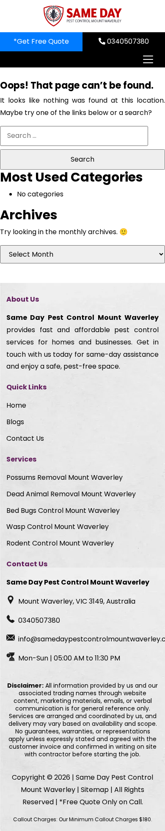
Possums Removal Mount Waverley (64, 477)
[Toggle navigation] (148, 59)
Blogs (15, 422)
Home (16, 405)
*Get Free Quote (41, 41)
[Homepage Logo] (82, 16)
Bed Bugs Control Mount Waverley (63, 510)
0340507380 (127, 41)
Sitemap (95, 790)
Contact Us (25, 438)
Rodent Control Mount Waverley (60, 543)
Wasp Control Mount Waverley (57, 527)
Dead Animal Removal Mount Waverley (71, 494)
